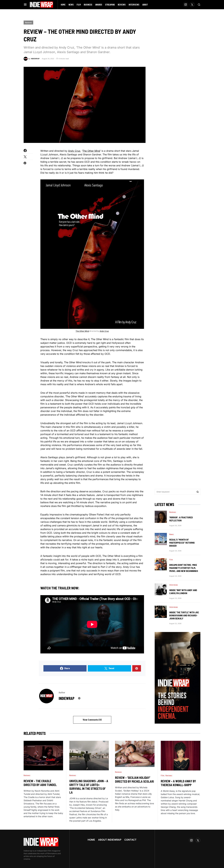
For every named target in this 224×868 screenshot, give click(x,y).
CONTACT (130, 839)
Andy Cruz (74, 150)
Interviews (173, 585)
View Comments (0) (92, 719)
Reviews (28, 22)
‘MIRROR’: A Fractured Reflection (181, 519)
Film (171, 559)
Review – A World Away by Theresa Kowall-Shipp (178, 783)
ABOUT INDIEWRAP (109, 839)
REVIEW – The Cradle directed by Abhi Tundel (40, 783)
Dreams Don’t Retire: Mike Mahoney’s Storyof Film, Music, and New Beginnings (183, 567)
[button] (25, 4)
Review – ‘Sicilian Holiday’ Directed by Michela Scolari (134, 779)
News (171, 534)
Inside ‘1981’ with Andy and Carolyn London (183, 592)
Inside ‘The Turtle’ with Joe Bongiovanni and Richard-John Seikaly (184, 615)
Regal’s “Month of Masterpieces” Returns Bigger (182, 542)
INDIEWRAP (66, 698)
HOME (91, 839)
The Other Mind (91, 150)
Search (197, 492)
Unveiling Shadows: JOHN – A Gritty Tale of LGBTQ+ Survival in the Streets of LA (88, 786)
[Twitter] (192, 5)
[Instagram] (185, 5)
